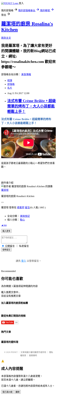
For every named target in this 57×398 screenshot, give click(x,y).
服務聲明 (33, 355)
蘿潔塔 (5, 190)
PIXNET (14, 352)
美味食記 (25, 216)
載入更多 (6, 231)
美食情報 (26, 74)
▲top (4, 225)
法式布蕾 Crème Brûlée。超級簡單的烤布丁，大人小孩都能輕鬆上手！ (31, 106)
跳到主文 (6, 38)
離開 (17, 392)
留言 (27, 207)
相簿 (9, 80)
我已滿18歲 (7, 392)
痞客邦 (20, 207)
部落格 (11, 84)
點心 (22, 219)
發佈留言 (6, 250)
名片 (9, 88)
